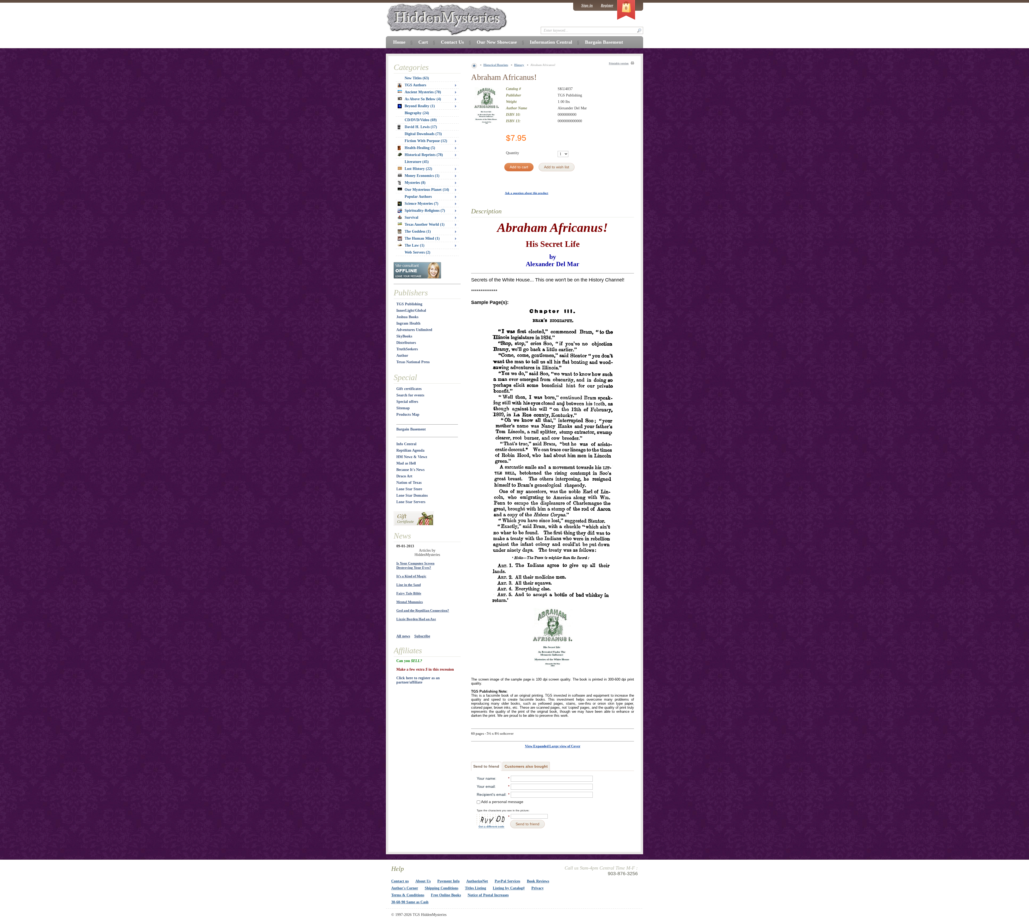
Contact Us (452, 42)
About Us (423, 881)
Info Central (406, 444)
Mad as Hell (406, 463)
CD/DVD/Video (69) (421, 120)
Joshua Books (407, 317)
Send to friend (486, 766)
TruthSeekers (407, 349)
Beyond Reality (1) (420, 106)
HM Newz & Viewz (411, 457)
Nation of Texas (409, 483)
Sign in (587, 5)
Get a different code (491, 826)
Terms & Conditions (407, 895)
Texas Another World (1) (425, 224)
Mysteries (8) (415, 183)
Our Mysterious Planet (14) (427, 190)
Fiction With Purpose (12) (426, 141)
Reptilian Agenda (410, 450)
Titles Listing (475, 888)
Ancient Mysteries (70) (423, 92)
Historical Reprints (495, 64)
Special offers (407, 402)
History (519, 64)
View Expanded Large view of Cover (552, 746)
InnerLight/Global (411, 311)
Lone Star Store (409, 489)
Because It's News (410, 470)
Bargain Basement (411, 429)
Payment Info (448, 881)
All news (403, 636)
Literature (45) (417, 162)
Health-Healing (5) (420, 148)
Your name (486, 778)
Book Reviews (538, 881)
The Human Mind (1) (422, 238)
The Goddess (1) (418, 231)
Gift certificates (409, 389)
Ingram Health (408, 323)
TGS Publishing (409, 304)
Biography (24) (417, 113)
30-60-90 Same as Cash (409, 902)
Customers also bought (526, 766)
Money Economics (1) (422, 176)
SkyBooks (404, 336)
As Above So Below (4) (423, 99)
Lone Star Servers (410, 502)
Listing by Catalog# (509, 888)
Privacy (537, 888)
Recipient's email (491, 794)
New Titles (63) (417, 78)
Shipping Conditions (441, 888)
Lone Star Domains (412, 495)
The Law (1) (414, 245)
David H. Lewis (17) (421, 127)
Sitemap (403, 408)
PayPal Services (507, 881)
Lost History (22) (418, 169)
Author (402, 356)
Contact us (400, 881)
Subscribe (422, 636)
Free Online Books (446, 895)
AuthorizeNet (477, 881)
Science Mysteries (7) (421, 204)
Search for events (410, 395)
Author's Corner (404, 888)
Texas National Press (413, 362)
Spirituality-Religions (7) (425, 211)
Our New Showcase (497, 42)
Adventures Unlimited (414, 330)
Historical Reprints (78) (424, 155)
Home (399, 42)
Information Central (551, 42)
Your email (486, 786)
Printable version (619, 63)
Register (607, 5)
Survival (411, 218)
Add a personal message (501, 802)
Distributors (406, 343)
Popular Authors (418, 197)
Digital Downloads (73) (423, 134)
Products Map (407, 415)
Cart (423, 42)
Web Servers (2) (417, 252)
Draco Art (404, 476)
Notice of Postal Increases (488, 895)
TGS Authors (415, 85)
